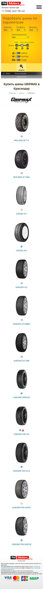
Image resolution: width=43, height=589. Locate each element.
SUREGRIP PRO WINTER (21, 544)
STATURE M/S (21, 251)
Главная (12, 93)
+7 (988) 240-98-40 (13, 11)
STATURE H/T (21, 214)
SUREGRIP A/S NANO (21, 324)
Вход (8, 73)
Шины (21, 93)
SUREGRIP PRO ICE (21, 434)
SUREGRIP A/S (21, 287)
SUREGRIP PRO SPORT (21, 508)
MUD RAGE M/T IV (21, 140)
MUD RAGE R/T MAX (21, 177)
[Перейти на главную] (13, 4)
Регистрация (20, 73)
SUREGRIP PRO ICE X (21, 471)
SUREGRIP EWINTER (21, 397)
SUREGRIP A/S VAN (21, 361)
